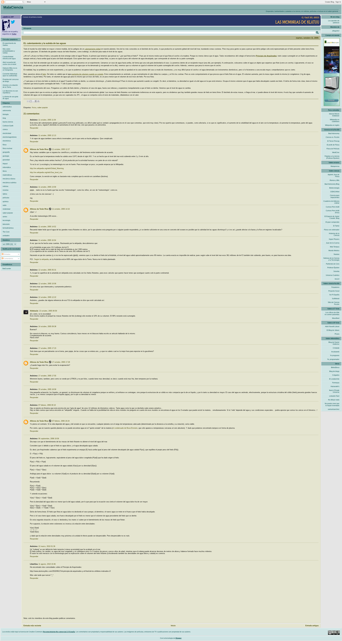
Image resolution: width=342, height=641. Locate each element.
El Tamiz (336, 226)
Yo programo (334, 355)
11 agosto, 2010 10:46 (47, 564)
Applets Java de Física (333, 175)
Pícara (337, 334)
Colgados (335, 375)
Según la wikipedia (41, 259)
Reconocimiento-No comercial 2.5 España (59, 632)
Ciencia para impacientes (334, 196)
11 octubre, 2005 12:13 (47, 135)
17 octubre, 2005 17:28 (61, 362)
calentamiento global (93, 49)
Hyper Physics (334, 239)
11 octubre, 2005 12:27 (61, 149)
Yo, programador (333, 359)
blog (4, 118)
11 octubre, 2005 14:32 (61, 209)
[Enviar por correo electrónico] (28, 101)
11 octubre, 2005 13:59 (47, 187)
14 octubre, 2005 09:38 (47, 326)
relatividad (6, 209)
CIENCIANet (334, 192)
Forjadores (335, 287)
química (5, 201)
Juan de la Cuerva (332, 243)
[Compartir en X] (33, 101)
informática (7, 167)
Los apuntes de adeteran (333, 21)
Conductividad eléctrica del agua (9, 57)
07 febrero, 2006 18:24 (60, 421)
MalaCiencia (13, 7)
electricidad (7, 133)
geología (6, 156)
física (34, 108)
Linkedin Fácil (334, 396)
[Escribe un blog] (30, 101)
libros (5, 171)
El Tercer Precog (333, 141)
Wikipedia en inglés (332, 125)
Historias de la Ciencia (334, 234)
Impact (5, 164)
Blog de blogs (334, 371)
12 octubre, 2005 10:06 (47, 284)
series (5, 217)
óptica (5, 194)
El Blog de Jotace (333, 330)
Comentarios (8, 258)
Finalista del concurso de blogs (11, 80)
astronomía (7, 110)
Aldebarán (34, 311)
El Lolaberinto (334, 379)
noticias (5, 186)
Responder (34, 128)
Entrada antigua (311, 626)
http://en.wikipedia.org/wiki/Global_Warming (47, 168)
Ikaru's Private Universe (334, 391)
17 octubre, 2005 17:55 (47, 376)
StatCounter (6, 269)
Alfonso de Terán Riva (39, 149)
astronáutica (7, 107)
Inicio (173, 626)
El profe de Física (333, 145)
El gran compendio (332, 222)
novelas (5, 190)
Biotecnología (334, 188)
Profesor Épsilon (333, 268)
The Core (6, 232)
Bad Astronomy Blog (332, 184)
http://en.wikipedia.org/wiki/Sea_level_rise (46, 172)
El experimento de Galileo (9, 44)
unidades (6, 236)
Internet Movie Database (334, 115)
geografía (6, 152)
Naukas (336, 254)
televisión (6, 224)
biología (6, 114)
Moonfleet (335, 318)
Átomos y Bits (334, 180)
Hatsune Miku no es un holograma (10, 69)
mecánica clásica (9, 179)
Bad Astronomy (333, 133)
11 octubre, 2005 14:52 (47, 227)
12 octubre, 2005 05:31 (47, 270)
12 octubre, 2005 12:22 (47, 297)
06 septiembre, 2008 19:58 (48, 439)
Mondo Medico (334, 250)
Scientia (336, 271)
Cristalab (336, 348)
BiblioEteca (335, 367)
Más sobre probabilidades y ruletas (9, 51)
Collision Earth (8, 126)
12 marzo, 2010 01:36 (46, 546)
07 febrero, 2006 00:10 (47, 405)
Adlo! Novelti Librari (332, 326)
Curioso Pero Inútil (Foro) (332, 211)
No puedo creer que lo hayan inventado (332, 404)
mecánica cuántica (9, 183)
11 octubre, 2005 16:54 (47, 240)
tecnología (6, 220)
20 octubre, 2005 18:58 (47, 389)
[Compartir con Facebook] (35, 101)
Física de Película (333, 149)
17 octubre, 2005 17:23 (47, 348)
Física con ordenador (331, 230)
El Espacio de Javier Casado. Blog (331, 217)
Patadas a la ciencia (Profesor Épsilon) (332, 157)
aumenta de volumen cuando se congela (87, 74)
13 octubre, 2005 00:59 (48, 311)
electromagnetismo (10, 137)
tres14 (337, 279)
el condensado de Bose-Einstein (124, 428)
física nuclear (7, 148)
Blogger (179, 638)
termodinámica (8, 228)
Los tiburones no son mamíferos (10, 92)
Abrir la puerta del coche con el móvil (9, 63)
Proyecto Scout (333, 291)
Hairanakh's (335, 386)
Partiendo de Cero (332, 264)
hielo (44, 74)
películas (6, 198)
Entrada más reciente (32, 626)
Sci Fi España (334, 295)
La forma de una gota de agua (10, 97)
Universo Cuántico (332, 275)
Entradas (6, 254)
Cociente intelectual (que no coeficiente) (10, 75)
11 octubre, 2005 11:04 (47, 120)
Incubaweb (335, 352)
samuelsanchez (333, 409)
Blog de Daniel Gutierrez (334, 343)
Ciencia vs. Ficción (332, 137)
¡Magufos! (335, 31)
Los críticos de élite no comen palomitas (332, 313)
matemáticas (7, 175)
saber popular (42, 108)
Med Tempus (334, 247)
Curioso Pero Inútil (332, 207)
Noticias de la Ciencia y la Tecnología (331, 259)
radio (4, 205)
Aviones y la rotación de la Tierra (10, 86)
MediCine (335, 152)
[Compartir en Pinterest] (38, 101)
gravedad (6, 160)
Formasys (335, 383)
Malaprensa (335, 166)
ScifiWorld (335, 299)
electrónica (7, 141)
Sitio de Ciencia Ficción (333, 303)
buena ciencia (8, 122)
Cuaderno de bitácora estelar (331, 202)
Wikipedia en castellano (334, 120)
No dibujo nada (333, 400)
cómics (5, 129)
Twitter (14, 34)
